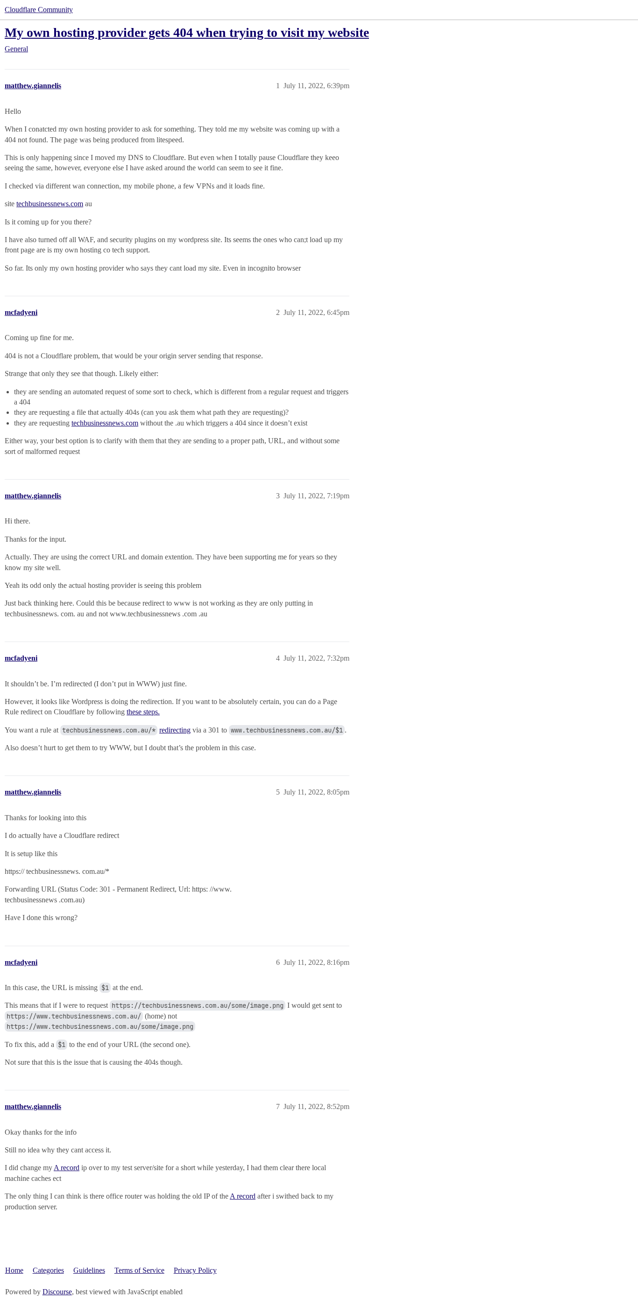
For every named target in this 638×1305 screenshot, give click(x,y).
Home (14, 1270)
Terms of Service (139, 1270)
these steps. (143, 712)
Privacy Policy (195, 1270)
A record (66, 1168)
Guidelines (89, 1270)
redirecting (175, 730)
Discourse (57, 1292)
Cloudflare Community (39, 10)
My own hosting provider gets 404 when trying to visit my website (187, 32)
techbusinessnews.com (49, 204)
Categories (48, 1270)
